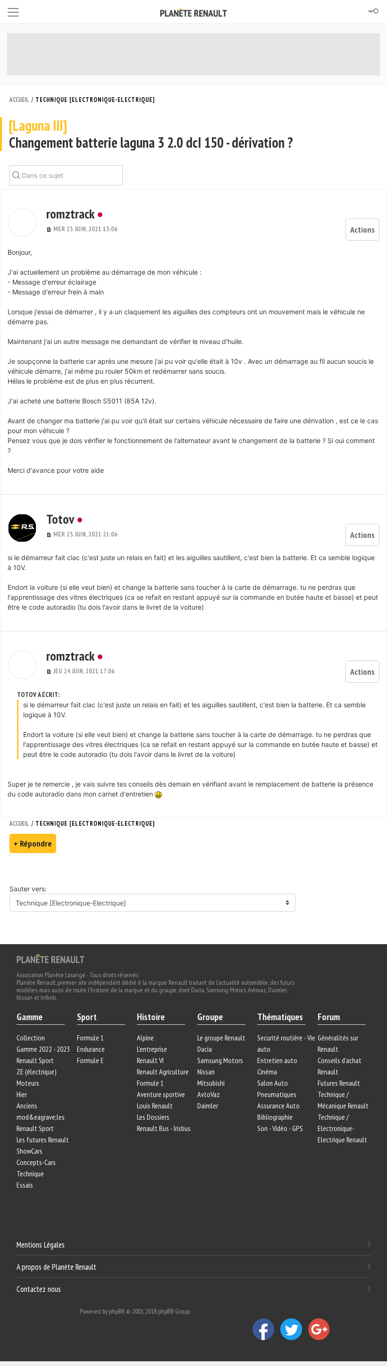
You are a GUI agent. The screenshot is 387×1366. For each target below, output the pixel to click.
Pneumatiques (276, 1094)
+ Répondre (33, 843)
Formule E (90, 1060)
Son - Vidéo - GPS (280, 1128)
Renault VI (150, 1060)
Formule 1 (90, 1037)
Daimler (207, 1105)
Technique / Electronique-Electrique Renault (342, 1128)
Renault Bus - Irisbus (164, 1128)
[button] (22, 223)
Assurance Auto (278, 1105)
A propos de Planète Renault (56, 1267)
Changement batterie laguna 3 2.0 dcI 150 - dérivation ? (151, 134)
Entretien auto (277, 1060)
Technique (30, 1173)
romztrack (70, 213)
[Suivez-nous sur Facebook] (266, 1328)
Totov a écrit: (38, 694)
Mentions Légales (41, 1245)
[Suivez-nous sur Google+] (321, 1328)
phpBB (117, 1311)
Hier (22, 1094)
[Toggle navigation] (13, 10)
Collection (31, 1037)
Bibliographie (275, 1117)
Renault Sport (35, 1060)
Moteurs (28, 1083)
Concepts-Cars (36, 1162)
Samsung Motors (220, 1060)
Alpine (145, 1037)
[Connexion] (372, 11)
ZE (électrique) (37, 1071)
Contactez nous (39, 1288)
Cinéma (267, 1071)
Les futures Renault (43, 1139)
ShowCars (29, 1151)
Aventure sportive (161, 1094)
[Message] (49, 229)
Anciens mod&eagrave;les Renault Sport (41, 1117)
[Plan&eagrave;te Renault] (50, 958)
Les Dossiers (153, 1117)
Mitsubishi (211, 1083)
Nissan (206, 1071)
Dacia (204, 1049)
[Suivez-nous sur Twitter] (294, 1328)
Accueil (19, 100)
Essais (25, 1185)
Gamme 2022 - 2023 (43, 1049)
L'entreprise (152, 1049)
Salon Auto (272, 1083)
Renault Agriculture (163, 1071)
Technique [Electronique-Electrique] (95, 100)
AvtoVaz (208, 1094)
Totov (60, 519)
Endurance (91, 1049)
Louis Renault (155, 1105)
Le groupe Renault (221, 1037)
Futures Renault (339, 1083)
